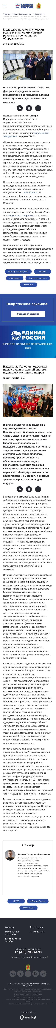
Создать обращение (28, 314)
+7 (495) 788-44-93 (28, 952)
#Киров (42, 271)
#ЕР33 (16, 901)
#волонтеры (28, 908)
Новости (38, 14)
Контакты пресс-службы (13, 940)
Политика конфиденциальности (28, 997)
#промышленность (37, 278)
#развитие (28, 285)
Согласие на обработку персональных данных (28, 1004)
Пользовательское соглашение (28, 994)
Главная (6, 14)
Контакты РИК (37, 932)
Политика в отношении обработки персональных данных (28, 1000)
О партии (9, 927)
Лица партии (36, 927)
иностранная (30, 192)
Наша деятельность (22, 14)
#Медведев (14, 278)
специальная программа (20, 215)
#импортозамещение (18, 271)
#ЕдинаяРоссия (37, 901)
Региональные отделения (12, 933)
